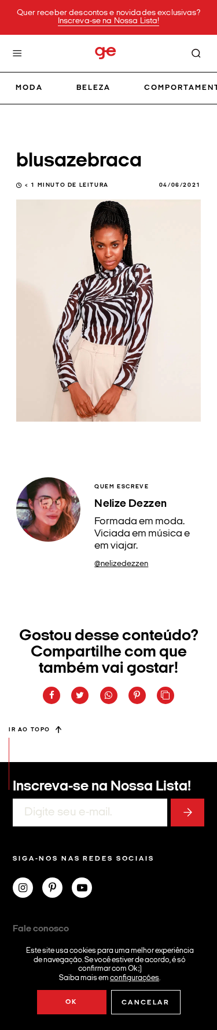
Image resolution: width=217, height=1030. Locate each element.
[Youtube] (86, 889)
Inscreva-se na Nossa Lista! (109, 21)
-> (187, 812)
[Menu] (17, 53)
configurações (134, 977)
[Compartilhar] (51, 695)
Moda (29, 88)
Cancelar (146, 1002)
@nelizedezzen (121, 564)
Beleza (93, 88)
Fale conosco (41, 929)
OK (71, 1002)
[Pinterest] (57, 889)
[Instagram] (27, 889)
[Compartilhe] (165, 695)
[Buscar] (196, 53)
